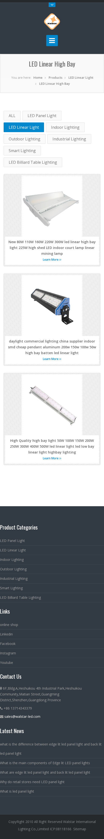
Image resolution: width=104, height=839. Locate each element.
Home (38, 77)
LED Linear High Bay (54, 83)
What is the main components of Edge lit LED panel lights (45, 763)
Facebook (7, 643)
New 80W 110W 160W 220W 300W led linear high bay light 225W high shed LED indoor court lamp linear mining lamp (52, 248)
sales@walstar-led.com (22, 716)
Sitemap (79, 829)
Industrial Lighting (69, 139)
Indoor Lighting (65, 127)
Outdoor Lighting (24, 139)
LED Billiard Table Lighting (33, 162)
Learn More (51, 259)
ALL (12, 115)
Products (55, 77)
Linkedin (6, 634)
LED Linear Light (80, 77)
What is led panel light (17, 791)
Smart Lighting (22, 150)
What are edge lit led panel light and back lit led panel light (45, 772)
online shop (9, 624)
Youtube (6, 662)
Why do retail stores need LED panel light (32, 781)
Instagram (8, 653)
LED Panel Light (42, 115)
